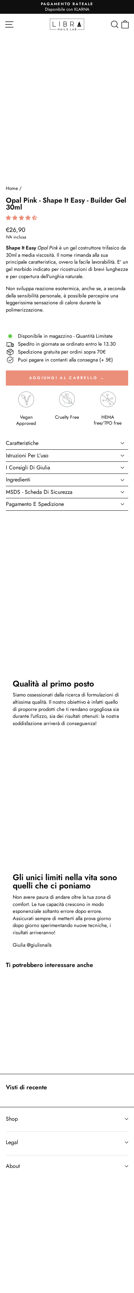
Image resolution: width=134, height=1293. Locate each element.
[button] (22, 218)
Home (12, 188)
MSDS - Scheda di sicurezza (39, 492)
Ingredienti (18, 479)
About (13, 1166)
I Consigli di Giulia (28, 467)
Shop (12, 1119)
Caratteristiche (22, 443)
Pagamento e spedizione (35, 504)
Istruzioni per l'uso (27, 455)
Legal (12, 1142)
